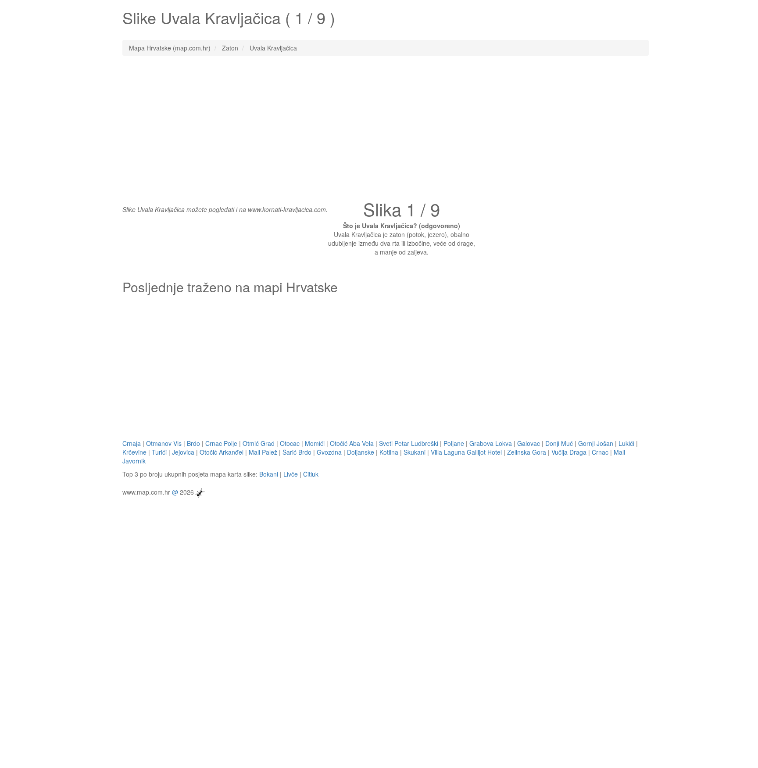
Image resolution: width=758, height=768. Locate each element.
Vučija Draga (568, 452)
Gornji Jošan (595, 443)
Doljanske (360, 452)
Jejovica (183, 452)
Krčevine (134, 452)
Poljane (453, 443)
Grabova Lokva (490, 443)
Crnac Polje (221, 443)
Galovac (528, 443)
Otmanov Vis (164, 443)
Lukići (626, 443)
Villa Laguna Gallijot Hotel (466, 452)
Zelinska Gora (526, 452)
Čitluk (310, 474)
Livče (290, 474)
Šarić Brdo (296, 452)
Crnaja (131, 443)
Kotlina (388, 452)
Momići (315, 443)
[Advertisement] (379, 126)
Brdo (193, 443)
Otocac (290, 443)
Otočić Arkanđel (221, 452)
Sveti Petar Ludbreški (408, 443)
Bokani (268, 474)
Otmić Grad (259, 443)
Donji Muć (559, 443)
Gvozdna (329, 452)
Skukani (414, 452)
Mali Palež (263, 452)
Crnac (600, 452)
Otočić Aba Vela (352, 443)
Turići (159, 452)
